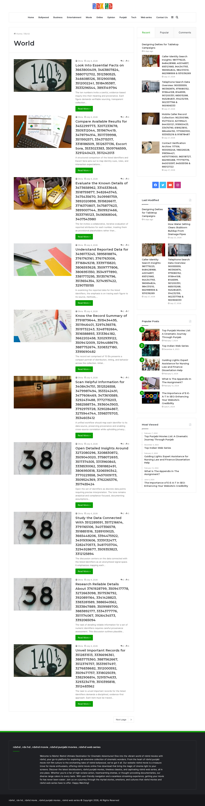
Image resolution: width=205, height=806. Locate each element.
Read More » (84, 108)
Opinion (111, 17)
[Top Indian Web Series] (151, 350)
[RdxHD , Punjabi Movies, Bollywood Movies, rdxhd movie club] (102, 6)
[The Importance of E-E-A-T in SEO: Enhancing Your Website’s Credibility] (151, 398)
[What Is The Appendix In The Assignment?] (151, 383)
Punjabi (123, 17)
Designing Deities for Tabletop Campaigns (152, 213)
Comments (185, 32)
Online (99, 17)
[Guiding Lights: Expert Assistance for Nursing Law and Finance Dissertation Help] (151, 365)
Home (31, 17)
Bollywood (43, 17)
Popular (164, 32)
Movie (89, 17)
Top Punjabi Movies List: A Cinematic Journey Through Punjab (176, 334)
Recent (146, 32)
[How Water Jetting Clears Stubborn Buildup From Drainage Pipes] (179, 214)
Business (57, 17)
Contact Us (162, 17)
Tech (133, 17)
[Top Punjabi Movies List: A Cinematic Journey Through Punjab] (151, 335)
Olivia (80, 61)
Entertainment (74, 17)
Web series (146, 17)
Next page (121, 719)
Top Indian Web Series (175, 345)
